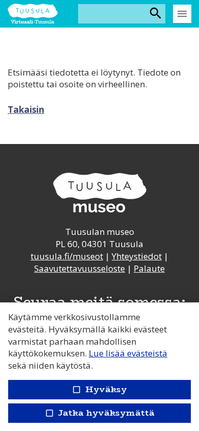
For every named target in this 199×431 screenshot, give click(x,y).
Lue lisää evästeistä (128, 353)
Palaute (149, 268)
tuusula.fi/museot (67, 256)
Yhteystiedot (137, 256)
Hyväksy (99, 389)
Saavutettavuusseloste (79, 268)
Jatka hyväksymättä (99, 412)
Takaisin (26, 109)
